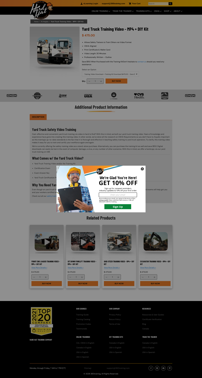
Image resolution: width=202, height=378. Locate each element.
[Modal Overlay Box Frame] (101, 189)
